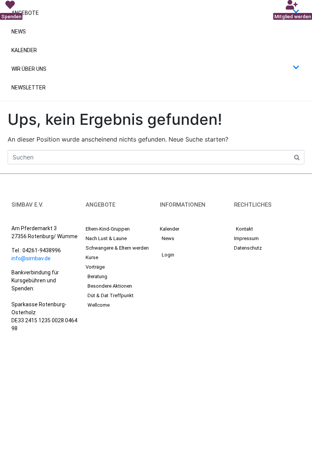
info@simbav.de (31, 258)
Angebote (25, 13)
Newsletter (28, 87)
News (18, 32)
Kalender (24, 50)
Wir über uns (28, 69)
